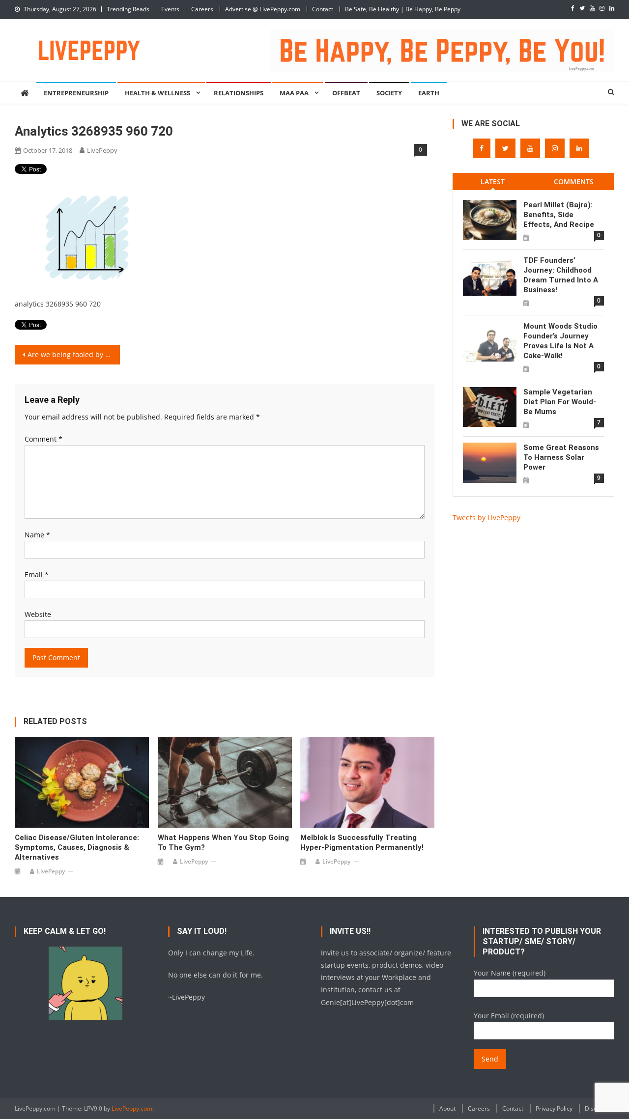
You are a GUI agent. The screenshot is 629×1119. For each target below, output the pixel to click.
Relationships (238, 92)
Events (170, 9)
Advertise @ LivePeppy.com (262, 9)
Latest (493, 181)
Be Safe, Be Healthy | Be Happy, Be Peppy (402, 9)
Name (37, 534)
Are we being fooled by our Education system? (74, 354)
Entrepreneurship (76, 92)
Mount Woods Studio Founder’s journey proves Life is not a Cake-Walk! (560, 341)
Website (38, 614)
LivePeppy (102, 150)
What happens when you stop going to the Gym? (223, 842)
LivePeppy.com (132, 1108)
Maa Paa (294, 92)
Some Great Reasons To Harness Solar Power (561, 457)
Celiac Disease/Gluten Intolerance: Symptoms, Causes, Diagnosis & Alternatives (77, 847)
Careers (202, 9)
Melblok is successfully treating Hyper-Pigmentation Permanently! (362, 842)
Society (389, 92)
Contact (322, 9)
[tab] (493, 181)
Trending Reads (128, 9)
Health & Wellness (157, 92)
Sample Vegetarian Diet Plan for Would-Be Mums (559, 402)
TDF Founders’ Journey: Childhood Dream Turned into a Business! (560, 275)
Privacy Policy (554, 1108)
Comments (574, 181)
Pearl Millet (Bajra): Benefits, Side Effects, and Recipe (558, 214)
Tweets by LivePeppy (486, 517)
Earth (428, 92)
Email (37, 574)
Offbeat (346, 92)
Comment (43, 439)
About (447, 1108)
